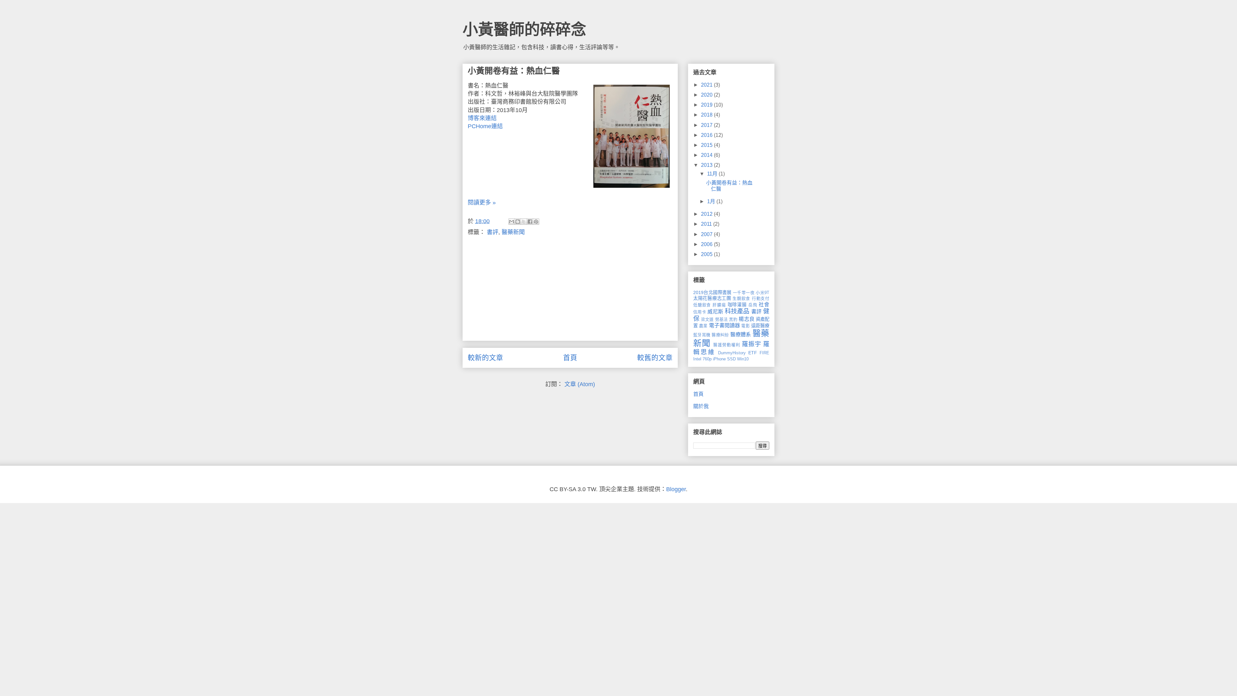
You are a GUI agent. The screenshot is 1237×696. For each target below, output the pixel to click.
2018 (707, 115)
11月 (713, 173)
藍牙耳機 (701, 334)
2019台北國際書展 (712, 292)
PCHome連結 (485, 126)
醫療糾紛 (720, 334)
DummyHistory (732, 352)
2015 (707, 145)
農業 (703, 325)
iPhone (719, 359)
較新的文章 (485, 358)
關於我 (701, 406)
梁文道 (707, 319)
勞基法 (721, 319)
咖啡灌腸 (737, 304)
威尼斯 (715, 311)
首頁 (570, 358)
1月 (711, 201)
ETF (752, 352)
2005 (707, 254)
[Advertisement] (570, 290)
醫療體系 (740, 334)
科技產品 (737, 311)
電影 (745, 325)
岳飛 (752, 304)
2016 (707, 135)
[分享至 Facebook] (530, 221)
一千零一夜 (743, 292)
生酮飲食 (741, 298)
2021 (707, 85)
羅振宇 (751, 344)
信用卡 (699, 312)
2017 (707, 125)
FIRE (764, 352)
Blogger (676, 489)
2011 (707, 224)
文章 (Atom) (579, 384)
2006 (707, 244)
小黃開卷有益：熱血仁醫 (514, 71)
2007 (707, 234)
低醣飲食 (702, 304)
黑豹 (733, 319)
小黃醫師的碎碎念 (524, 29)
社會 (764, 304)
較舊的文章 (655, 358)
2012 (707, 214)
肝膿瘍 (719, 304)
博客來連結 (482, 118)
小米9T (762, 292)
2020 (707, 95)
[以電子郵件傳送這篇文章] (511, 221)
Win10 (743, 359)
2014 (707, 155)
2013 (707, 165)
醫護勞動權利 (726, 344)
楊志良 (746, 319)
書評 (492, 232)
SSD (731, 359)
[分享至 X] (524, 221)
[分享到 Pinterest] (536, 221)
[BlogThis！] (517, 221)
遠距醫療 (760, 325)
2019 (707, 105)
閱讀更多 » (482, 202)
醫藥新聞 (513, 232)
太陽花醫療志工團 (712, 298)
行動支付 (760, 298)
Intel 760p (702, 359)
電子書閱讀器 (724, 325)
